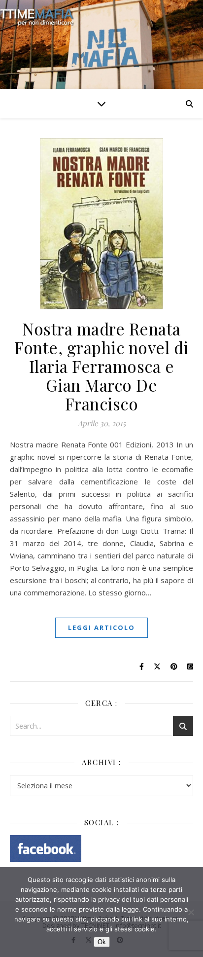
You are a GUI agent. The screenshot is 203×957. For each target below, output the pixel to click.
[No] (191, 912)
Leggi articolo (101, 627)
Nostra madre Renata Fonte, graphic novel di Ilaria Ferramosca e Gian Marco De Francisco (101, 366)
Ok (102, 942)
